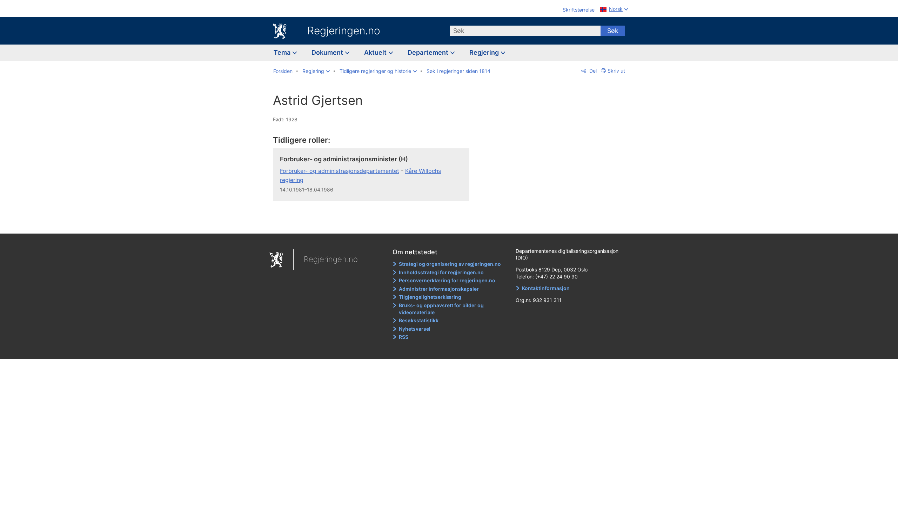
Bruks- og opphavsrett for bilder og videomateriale (441, 308)
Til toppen (374, 223)
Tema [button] (283, 52)
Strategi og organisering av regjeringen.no (450, 264)
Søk (612, 30)
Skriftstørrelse (579, 10)
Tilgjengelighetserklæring (430, 297)
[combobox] (525, 31)
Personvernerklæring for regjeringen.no (447, 280)
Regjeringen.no (343, 30)
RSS (403, 337)
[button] (316, 71)
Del (592, 71)
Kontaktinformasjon (546, 288)
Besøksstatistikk (418, 320)
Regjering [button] (484, 52)
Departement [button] (429, 52)
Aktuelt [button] (376, 52)
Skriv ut (616, 71)
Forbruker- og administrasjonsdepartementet (339, 170)
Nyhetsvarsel (414, 329)
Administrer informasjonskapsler (439, 289)
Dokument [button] (327, 52)
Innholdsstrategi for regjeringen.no (441, 272)
